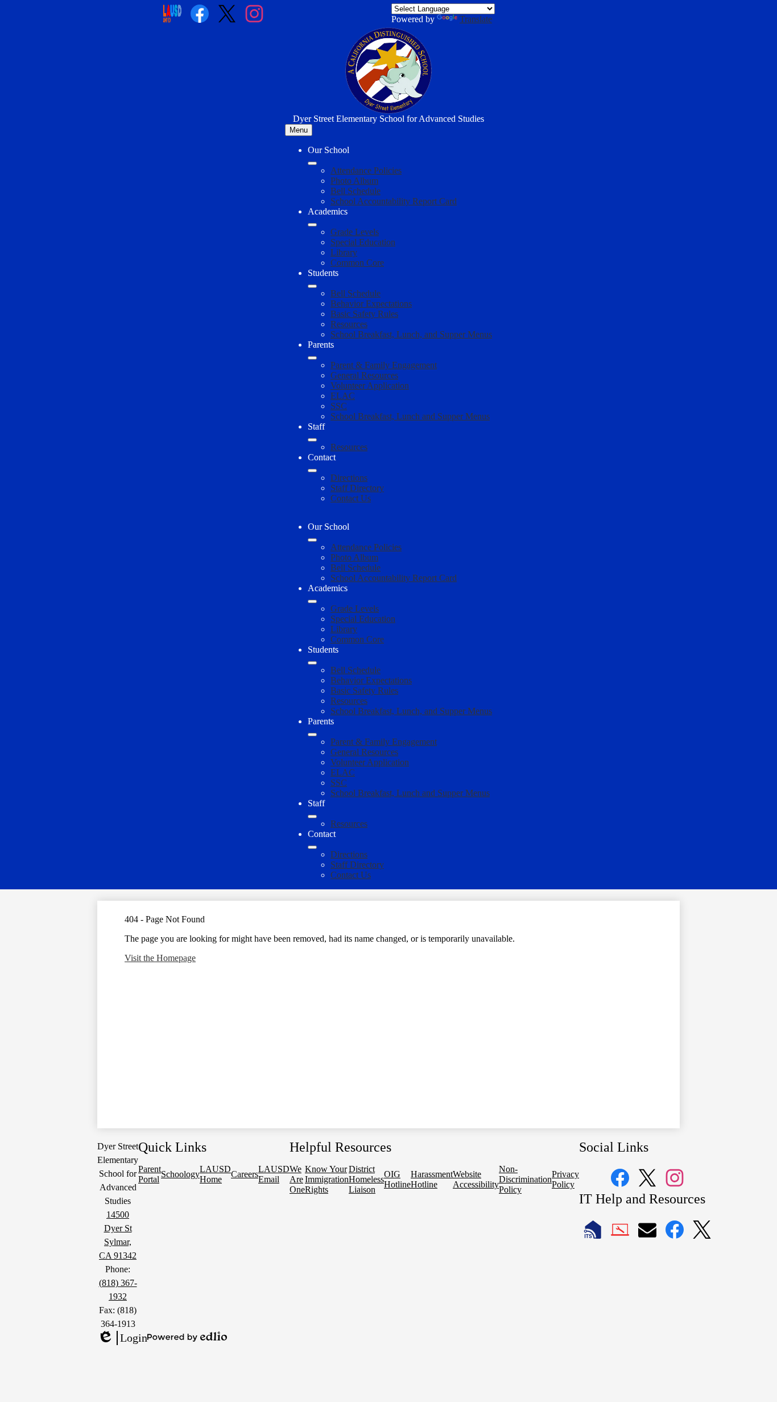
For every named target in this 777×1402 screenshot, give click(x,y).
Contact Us (350, 498)
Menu (299, 130)
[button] (312, 540)
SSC (338, 406)
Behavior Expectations (371, 303)
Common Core (357, 262)
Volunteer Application (369, 385)
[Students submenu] (312, 286)
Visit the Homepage (160, 958)
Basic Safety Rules (364, 314)
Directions (348, 478)
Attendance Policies (366, 170)
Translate (476, 19)
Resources (348, 324)
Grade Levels (354, 232)
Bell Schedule (355, 191)
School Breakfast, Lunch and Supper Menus (410, 416)
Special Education (362, 242)
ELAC (342, 396)
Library (343, 252)
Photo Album (354, 180)
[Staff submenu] (312, 440)
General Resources (364, 375)
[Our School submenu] (312, 163)
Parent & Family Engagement (383, 365)
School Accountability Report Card (393, 201)
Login (122, 1338)
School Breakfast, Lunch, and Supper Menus (411, 334)
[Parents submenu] (312, 358)
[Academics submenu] (312, 224)
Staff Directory (357, 488)
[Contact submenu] (312, 470)
